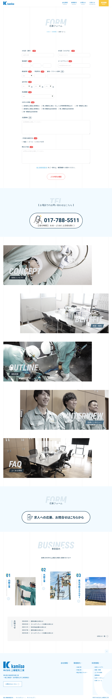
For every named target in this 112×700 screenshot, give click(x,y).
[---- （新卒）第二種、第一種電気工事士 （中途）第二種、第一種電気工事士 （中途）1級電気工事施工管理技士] (38, 96)
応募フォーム (98, 680)
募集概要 (97, 675)
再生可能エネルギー (82, 672)
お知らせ (92, 2)
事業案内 (74, 2)
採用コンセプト (99, 667)
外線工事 (78, 670)
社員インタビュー (99, 678)
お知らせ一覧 (101, 636)
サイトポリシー (20, 697)
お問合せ (83, 2)
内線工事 (78, 667)
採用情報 (104, 2)
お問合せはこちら (11, 684)
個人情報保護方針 (42, 167)
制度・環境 (98, 670)
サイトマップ (30, 697)
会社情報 (65, 2)
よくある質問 (98, 672)
